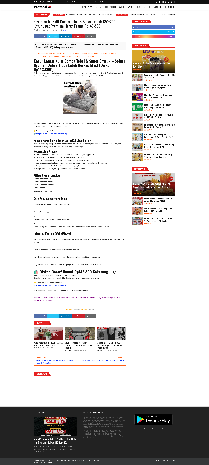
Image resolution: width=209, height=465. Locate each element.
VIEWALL (90, 7)
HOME (84, 7)
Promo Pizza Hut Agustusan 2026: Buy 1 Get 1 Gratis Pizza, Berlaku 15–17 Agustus (135, 15)
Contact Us (105, 2)
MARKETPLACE (141, 7)
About (97, 2)
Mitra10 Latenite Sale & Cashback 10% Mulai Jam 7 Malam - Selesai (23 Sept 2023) (55, 441)
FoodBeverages (101, 15)
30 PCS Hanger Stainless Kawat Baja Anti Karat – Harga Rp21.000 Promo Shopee (68, 56)
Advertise (88, 2)
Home (55, 2)
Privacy (173, 460)
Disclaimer (77, 2)
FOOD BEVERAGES (110, 7)
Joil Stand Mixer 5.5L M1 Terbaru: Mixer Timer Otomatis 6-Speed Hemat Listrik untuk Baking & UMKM (76, 53)
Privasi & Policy (66, 2)
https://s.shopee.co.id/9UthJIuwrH (51, 133)
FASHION (98, 7)
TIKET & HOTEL (169, 7)
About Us (165, 460)
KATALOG (122, 7)
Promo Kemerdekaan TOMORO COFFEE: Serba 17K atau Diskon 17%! (68, 15)
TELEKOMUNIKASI (155, 7)
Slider (65, 30)
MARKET (130, 7)
